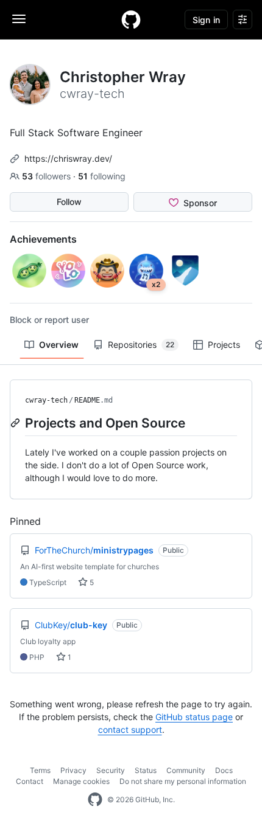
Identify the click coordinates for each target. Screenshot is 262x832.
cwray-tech (46, 400)
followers (47, 176)
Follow (69, 201)
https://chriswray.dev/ (68, 158)
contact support (130, 729)
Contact (29, 781)
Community (185, 770)
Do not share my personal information (182, 781)
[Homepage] (131, 19)
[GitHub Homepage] (95, 800)
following (102, 176)
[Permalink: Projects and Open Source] (16, 422)
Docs (224, 770)
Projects (224, 344)
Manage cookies (81, 781)
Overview (59, 344)
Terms (40, 770)
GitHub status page (194, 717)
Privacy (73, 770)
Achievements (43, 239)
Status (146, 770)
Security (110, 770)
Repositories (141, 344)
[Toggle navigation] (19, 19)
